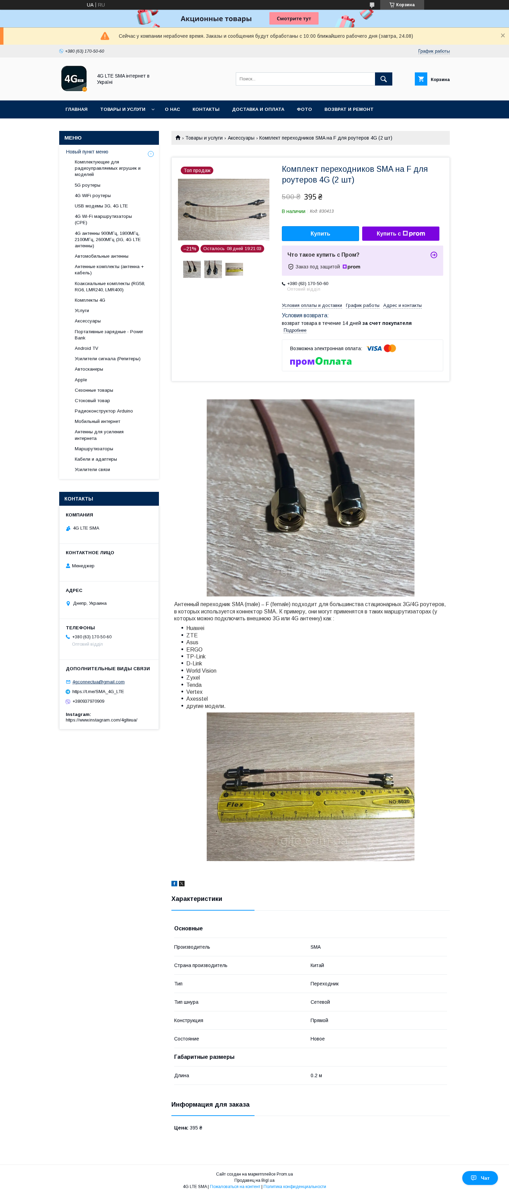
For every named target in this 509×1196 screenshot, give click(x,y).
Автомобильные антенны (101, 256)
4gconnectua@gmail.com (98, 681)
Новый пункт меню (87, 151)
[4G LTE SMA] (74, 91)
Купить (320, 234)
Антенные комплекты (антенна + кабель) (109, 269)
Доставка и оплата (258, 109)
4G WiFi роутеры (93, 195)
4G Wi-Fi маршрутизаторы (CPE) (103, 219)
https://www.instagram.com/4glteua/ (101, 720)
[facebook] (174, 884)
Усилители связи (92, 469)
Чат (485, 1178)
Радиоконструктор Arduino (104, 411)
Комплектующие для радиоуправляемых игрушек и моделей (108, 168)
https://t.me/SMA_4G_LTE (98, 691)
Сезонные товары (94, 390)
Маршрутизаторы (94, 448)
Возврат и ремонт (349, 109)
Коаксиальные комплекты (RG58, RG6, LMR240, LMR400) (110, 286)
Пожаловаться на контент (235, 1186)
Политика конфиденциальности (295, 1186)
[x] (182, 884)
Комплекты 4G (90, 300)
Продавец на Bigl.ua (254, 1180)
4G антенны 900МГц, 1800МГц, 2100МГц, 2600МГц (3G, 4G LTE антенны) (108, 239)
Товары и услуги (122, 109)
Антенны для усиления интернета (99, 435)
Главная (76, 109)
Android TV (86, 348)
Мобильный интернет (97, 421)
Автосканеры (89, 369)
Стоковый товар (92, 400)
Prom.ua (285, 1174)
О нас (172, 109)
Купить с (389, 234)
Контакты (206, 109)
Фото (304, 109)
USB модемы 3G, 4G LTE (101, 206)
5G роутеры (87, 185)
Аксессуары (241, 138)
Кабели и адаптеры (96, 459)
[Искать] (383, 79)
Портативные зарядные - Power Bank (109, 334)
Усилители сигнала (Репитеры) (108, 358)
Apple (81, 379)
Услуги (82, 310)
